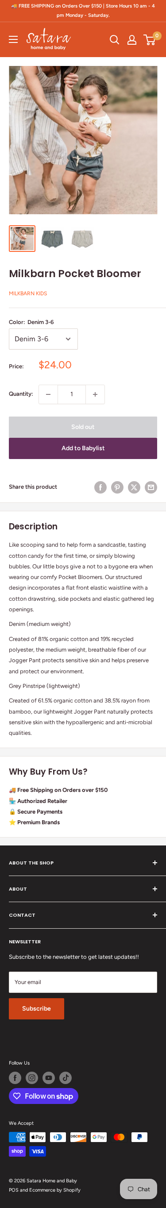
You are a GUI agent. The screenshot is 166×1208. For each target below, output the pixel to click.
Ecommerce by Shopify (55, 1190)
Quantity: (21, 393)
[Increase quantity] (95, 394)
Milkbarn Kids (28, 293)
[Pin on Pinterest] (117, 487)
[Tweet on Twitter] (134, 487)
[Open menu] (13, 39)
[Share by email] (151, 487)
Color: (31, 322)
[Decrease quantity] (48, 394)
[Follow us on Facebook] (15, 1078)
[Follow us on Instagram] (32, 1078)
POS (14, 1190)
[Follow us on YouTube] (48, 1078)
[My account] (131, 40)
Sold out (83, 427)
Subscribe (36, 1008)
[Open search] (115, 40)
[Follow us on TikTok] (65, 1078)
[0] (149, 40)
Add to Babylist (83, 448)
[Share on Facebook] (100, 487)
